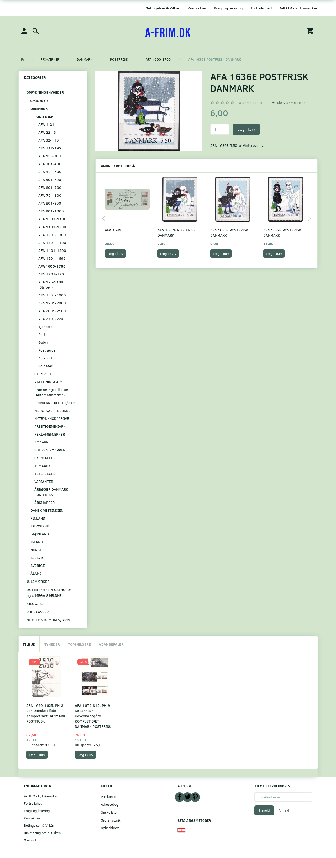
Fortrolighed (261, 8)
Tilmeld (264, 810)
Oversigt (30, 840)
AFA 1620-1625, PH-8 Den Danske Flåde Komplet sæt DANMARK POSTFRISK (45, 713)
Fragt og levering (228, 8)
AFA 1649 (113, 229)
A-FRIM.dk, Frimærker (299, 8)
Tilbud (29, 644)
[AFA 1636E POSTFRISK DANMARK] (149, 111)
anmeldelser (251, 102)
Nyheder (52, 644)
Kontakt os (197, 8)
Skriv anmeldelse (290, 102)
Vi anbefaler (111, 644)
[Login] (24, 30)
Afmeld (284, 810)
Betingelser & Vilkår (163, 8)
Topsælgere (79, 644)
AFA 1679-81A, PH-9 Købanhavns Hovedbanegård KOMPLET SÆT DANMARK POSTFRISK (93, 716)
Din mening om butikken (42, 832)
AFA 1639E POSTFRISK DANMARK (282, 232)
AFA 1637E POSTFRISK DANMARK (177, 232)
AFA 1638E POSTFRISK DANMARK (229, 232)
